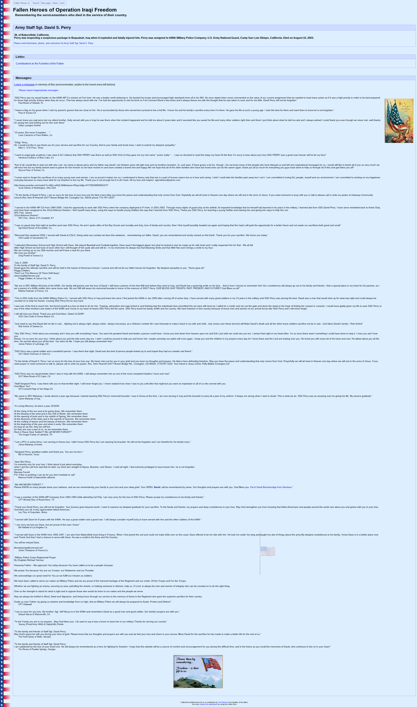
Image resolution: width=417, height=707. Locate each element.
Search (36, 3)
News (55, 3)
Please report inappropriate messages (38, 90)
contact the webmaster (208, 704)
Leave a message (24, 84)
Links (62, 3)
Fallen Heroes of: (22, 3)
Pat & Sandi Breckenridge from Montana (271, 487)
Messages (46, 3)
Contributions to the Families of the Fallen (40, 63)
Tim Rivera (222, 702)
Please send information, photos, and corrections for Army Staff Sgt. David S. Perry (53, 43)
